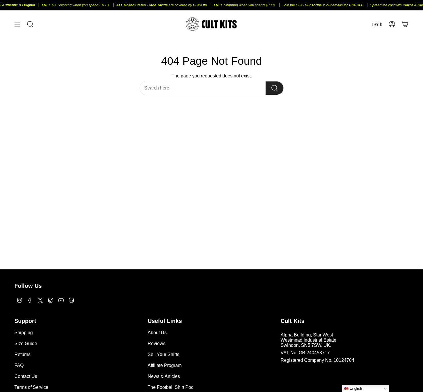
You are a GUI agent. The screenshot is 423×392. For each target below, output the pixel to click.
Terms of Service (31, 387)
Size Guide (25, 343)
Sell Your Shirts (163, 354)
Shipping (23, 332)
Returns (22, 354)
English (355, 388)
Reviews (156, 343)
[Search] (274, 88)
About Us (157, 332)
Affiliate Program (165, 365)
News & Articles (164, 376)
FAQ (19, 365)
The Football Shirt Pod (171, 387)
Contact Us (25, 376)
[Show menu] (17, 24)
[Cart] (405, 24)
